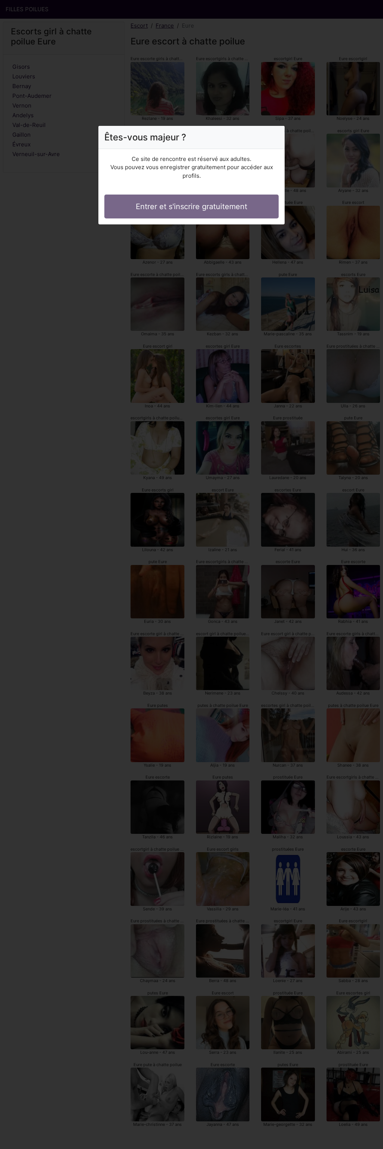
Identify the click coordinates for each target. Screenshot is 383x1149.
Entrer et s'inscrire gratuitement (191, 206)
